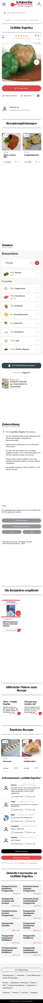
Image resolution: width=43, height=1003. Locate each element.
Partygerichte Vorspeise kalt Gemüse (8, 901)
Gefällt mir (31, 796)
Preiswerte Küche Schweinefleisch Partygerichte (31, 901)
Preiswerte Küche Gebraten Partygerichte (31, 888)
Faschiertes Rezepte (11, 542)
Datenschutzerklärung (16, 985)
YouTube (24, 993)
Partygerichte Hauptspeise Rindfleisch (7, 938)
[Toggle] (38, 4)
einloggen (21, 863)
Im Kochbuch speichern (21, 526)
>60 (3, 36)
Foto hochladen (21, 520)
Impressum (31, 985)
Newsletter (21, 975)
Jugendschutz (7, 988)
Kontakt (5, 983)
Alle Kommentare (21, 851)
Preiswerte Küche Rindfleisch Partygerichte (9, 888)
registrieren (33, 863)
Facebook (6, 993)
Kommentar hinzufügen (21, 858)
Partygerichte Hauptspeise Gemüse (29, 925)
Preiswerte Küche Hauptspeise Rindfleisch (9, 950)
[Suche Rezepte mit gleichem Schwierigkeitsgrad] (38, 36)
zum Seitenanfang (21, 970)
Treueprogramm (8, 975)
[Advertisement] (21, 658)
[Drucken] (38, 96)
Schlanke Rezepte (26, 542)
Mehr (23, 543)
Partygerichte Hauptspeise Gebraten (29, 913)
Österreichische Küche (12, 543)
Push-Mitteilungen (33, 975)
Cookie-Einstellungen (10, 978)
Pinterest (15, 993)
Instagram (34, 993)
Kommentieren (18, 796)
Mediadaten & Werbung (19, 983)
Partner (33, 983)
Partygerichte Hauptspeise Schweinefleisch (30, 950)
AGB (4, 985)
